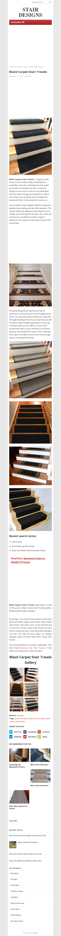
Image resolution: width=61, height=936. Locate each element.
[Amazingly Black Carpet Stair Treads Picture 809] (30, 484)
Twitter (17, 732)
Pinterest (32, 737)
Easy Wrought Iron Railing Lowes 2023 (25, 860)
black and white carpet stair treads (30, 718)
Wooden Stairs (17, 921)
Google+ (46, 732)
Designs (18, 67)
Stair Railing (16, 915)
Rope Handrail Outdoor (28, 842)
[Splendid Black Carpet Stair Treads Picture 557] (30, 443)
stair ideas (15, 909)
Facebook (32, 732)
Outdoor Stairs (17, 891)
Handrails (15, 885)
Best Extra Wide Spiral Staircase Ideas (25, 854)
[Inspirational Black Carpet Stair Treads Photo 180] (30, 397)
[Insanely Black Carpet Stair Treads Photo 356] (30, 305)
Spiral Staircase (17, 903)
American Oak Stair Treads (32, 648)
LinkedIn (17, 737)
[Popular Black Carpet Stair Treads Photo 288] (30, 530)
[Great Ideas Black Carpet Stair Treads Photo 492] (30, 174)
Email (44, 737)
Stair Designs (33, 933)
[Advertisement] (30, 45)
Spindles (14, 897)
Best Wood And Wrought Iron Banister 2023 (27, 835)
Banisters (15, 873)
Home (11, 67)
